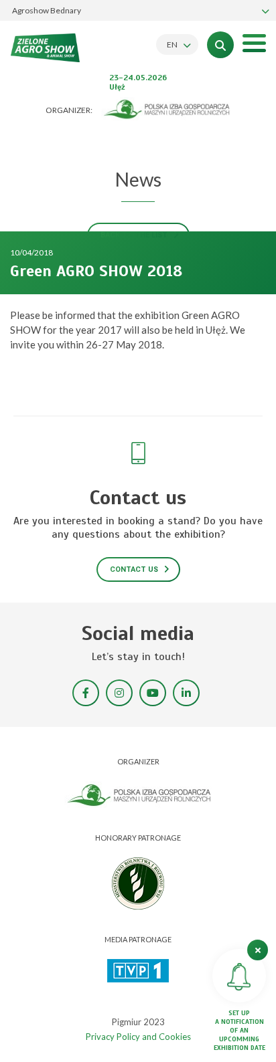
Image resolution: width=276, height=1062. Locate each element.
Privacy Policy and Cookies (138, 1036)
